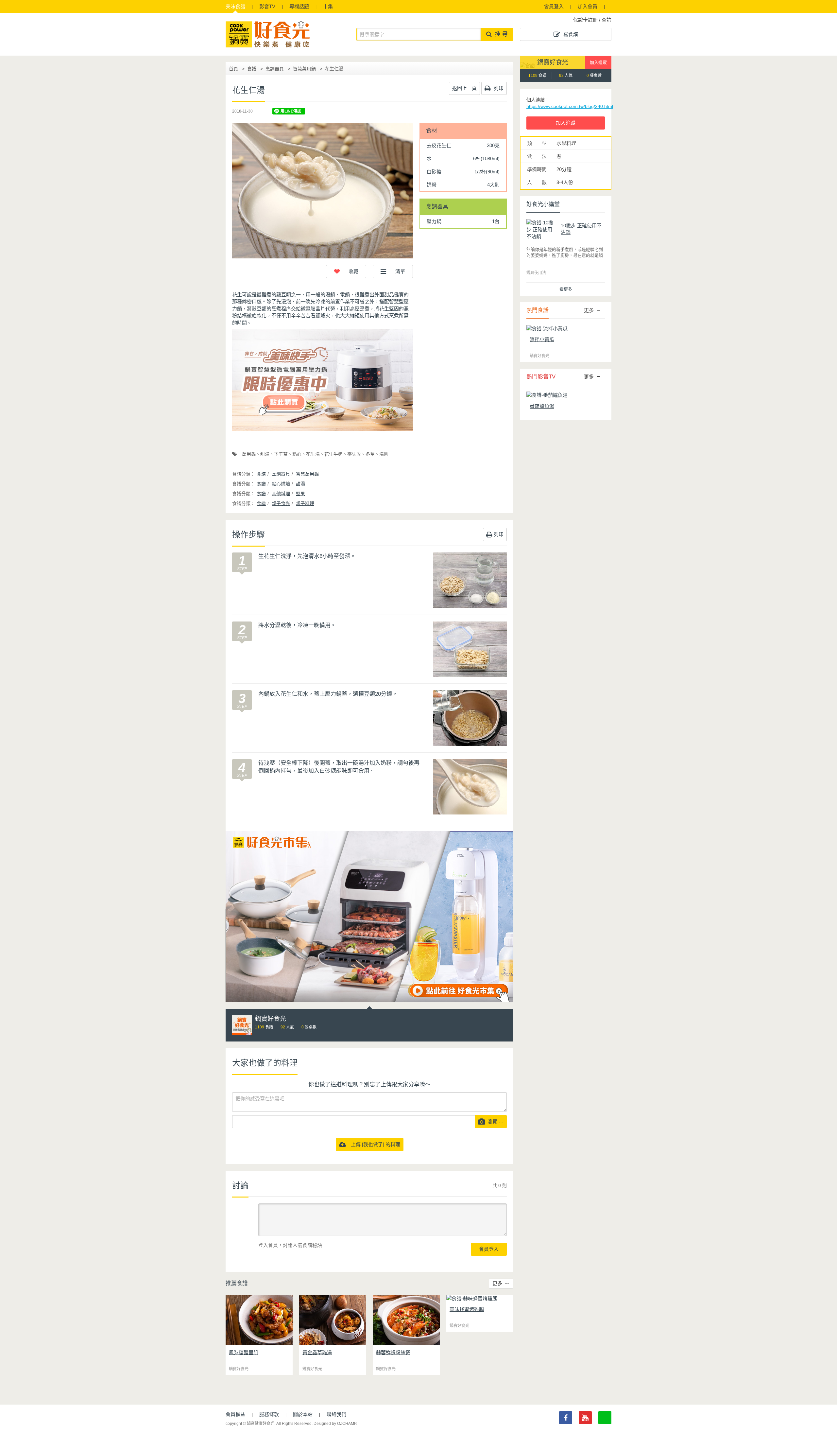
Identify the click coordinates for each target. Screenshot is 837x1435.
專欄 (299, 6)
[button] (346, 271)
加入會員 (587, 6)
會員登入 (554, 6)
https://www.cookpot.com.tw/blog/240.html (569, 106)
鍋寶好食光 (552, 62)
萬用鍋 (249, 454)
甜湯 (264, 454)
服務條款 (269, 1414)
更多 (497, 1283)
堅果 (300, 493)
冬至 (370, 454)
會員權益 (235, 1414)
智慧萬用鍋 (304, 68)
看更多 (565, 289)
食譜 (235, 6)
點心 (296, 454)
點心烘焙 (281, 483)
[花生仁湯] (322, 190)
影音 (267, 6)
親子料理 (305, 503)
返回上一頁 (464, 88)
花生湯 (313, 454)
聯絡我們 (336, 1414)
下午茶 (281, 454)
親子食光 (281, 503)
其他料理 (281, 493)
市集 (328, 6)
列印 (498, 88)
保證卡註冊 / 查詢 (592, 20)
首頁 (233, 68)
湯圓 (383, 454)
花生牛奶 (333, 454)
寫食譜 (570, 34)
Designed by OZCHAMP (335, 1423)
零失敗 (354, 454)
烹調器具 (274, 68)
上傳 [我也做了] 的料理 (373, 1144)
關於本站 (303, 1414)
